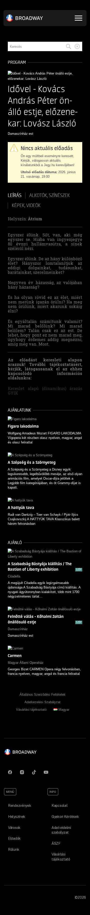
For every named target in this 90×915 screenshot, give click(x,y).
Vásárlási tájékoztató (31, 709)
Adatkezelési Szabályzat (42, 702)
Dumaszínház (18, 629)
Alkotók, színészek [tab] (49, 195)
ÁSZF (56, 843)
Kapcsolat (60, 806)
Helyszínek (16, 817)
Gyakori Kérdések (65, 817)
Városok (14, 828)
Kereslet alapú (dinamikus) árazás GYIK (45, 391)
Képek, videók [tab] (26, 205)
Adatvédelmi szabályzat (61, 830)
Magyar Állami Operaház (26, 663)
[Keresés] (68, 46)
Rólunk (13, 849)
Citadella (14, 576)
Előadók (14, 838)
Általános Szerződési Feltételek (43, 694)
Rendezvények (19, 806)
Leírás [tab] (15, 195)
